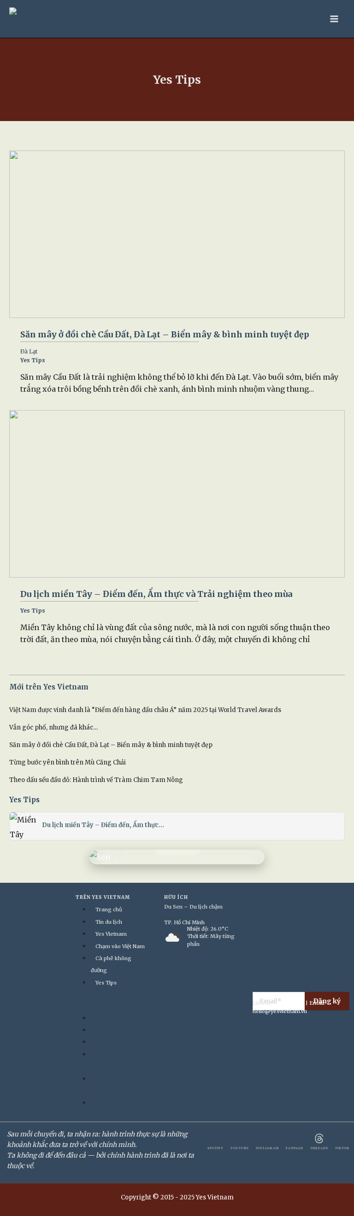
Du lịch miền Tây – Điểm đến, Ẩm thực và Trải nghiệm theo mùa (156, 594)
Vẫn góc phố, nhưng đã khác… (53, 727)
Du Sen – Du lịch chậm (193, 906)
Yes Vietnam (111, 934)
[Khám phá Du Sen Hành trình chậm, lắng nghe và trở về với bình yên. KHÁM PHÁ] (177, 857)
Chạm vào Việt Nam (120, 946)
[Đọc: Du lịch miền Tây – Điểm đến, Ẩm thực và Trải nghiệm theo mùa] (177, 494)
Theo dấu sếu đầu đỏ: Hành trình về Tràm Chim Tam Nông (96, 780)
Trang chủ (108, 909)
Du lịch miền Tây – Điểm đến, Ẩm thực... (103, 825)
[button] (108, 1005)
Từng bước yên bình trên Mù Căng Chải (67, 762)
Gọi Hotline (290, 1003)
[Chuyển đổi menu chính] (334, 18)
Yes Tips (32, 360)
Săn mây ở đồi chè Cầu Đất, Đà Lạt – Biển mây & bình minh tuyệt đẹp (164, 334)
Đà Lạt (28, 351)
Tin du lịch (108, 922)
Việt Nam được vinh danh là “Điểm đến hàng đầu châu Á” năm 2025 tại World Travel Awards (145, 710)
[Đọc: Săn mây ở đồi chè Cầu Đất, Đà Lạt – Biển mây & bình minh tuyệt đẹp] (177, 234)
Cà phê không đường (111, 964)
